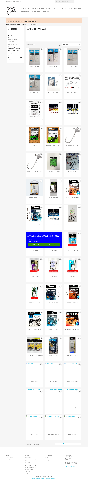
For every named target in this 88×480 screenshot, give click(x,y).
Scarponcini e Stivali (13, 50)
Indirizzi (47, 460)
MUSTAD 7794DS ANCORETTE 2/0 (53, 408)
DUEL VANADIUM (53, 276)
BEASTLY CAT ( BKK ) (53, 197)
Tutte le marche (36, 11)
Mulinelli (35, 8)
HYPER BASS (72, 276)
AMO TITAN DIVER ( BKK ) (34, 197)
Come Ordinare (29, 469)
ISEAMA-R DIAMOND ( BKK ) (34, 329)
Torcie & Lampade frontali (15, 58)
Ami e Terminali (12, 32)
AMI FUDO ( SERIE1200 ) (72, 92)
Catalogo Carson (10, 459)
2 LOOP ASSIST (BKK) (34, 66)
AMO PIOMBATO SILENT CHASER (72, 145)
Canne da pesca (25, 8)
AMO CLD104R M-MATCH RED (53, 119)
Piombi (10, 59)
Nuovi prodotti (9, 457)
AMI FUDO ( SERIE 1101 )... (53, 92)
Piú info (30, 241)
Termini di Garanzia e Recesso (32, 465)
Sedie (9, 52)
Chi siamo (46, 11)
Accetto (52, 245)
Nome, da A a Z (71, 44)
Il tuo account (49, 453)
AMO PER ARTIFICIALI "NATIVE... (53, 145)
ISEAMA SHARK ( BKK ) (53, 303)
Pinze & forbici (12, 43)
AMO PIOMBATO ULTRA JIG (53, 171)
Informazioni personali (50, 455)
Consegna (27, 455)
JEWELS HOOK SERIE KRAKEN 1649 (34, 355)
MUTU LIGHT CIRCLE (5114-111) (73, 408)
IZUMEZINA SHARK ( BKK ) (53, 329)
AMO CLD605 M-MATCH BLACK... (72, 119)
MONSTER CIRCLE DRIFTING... (34, 408)
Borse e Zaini (11, 38)
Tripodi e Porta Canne (14, 45)
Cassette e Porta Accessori (12, 40)
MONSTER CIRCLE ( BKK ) (72, 381)
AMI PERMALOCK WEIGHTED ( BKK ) (34, 119)
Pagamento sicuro (29, 464)
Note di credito (48, 459)
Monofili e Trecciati (45, 8)
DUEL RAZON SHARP (34, 276)
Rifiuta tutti (36, 245)
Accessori (68, 8)
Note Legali (28, 457)
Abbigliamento (25, 11)
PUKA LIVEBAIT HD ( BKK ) (53, 434)
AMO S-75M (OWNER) (73, 171)
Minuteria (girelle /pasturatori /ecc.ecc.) (14, 47)
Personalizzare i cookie (38, 241)
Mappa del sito (28, 473)
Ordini (46, 457)
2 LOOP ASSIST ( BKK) (54, 66)
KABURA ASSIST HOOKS (72, 355)
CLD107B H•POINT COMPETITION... (53, 224)
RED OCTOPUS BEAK (72, 434)
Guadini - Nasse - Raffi (14, 34)
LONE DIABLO (34, 381)
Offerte (7, 455)
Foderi (10, 36)
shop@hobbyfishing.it (70, 466)
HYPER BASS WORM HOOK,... (34, 303)
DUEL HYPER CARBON (34, 250)
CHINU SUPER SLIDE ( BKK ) (72, 197)
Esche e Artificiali (58, 8)
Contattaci (27, 471)
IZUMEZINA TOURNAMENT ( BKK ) (72, 329)
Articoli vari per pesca (14, 56)
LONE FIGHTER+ (53, 381)
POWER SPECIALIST (34, 434)
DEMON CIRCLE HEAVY (72, 224)
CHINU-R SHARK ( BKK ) (34, 224)
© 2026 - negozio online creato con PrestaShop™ (44, 478)
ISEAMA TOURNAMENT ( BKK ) (72, 303)
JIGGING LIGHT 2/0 (53, 355)
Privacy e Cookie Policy (30, 467)
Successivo (77, 444)
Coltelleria (77, 8)
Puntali (10, 54)
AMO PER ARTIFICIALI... (34, 145)
